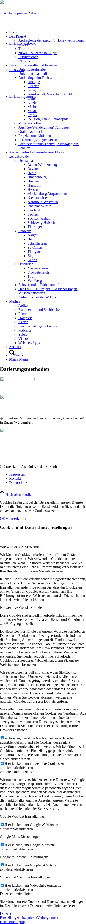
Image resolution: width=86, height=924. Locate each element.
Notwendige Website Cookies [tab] (21, 607)
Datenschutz (9, 913)
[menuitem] (47, 32)
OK (3, 518)
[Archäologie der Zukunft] (20, 13)
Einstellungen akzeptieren (18, 918)
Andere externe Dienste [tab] (17, 772)
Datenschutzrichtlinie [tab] (15, 894)
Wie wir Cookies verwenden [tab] (20, 547)
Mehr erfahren (16, 518)
